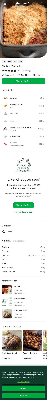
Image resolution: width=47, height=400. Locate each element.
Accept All (23, 395)
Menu (5, 6)
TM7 (4, 61)
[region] (23, 383)
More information (23, 212)
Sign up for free (23, 81)
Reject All (23, 389)
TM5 (14, 61)
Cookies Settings (23, 382)
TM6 (9, 61)
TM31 (21, 61)
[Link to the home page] (23, 4)
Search (42, 6)
